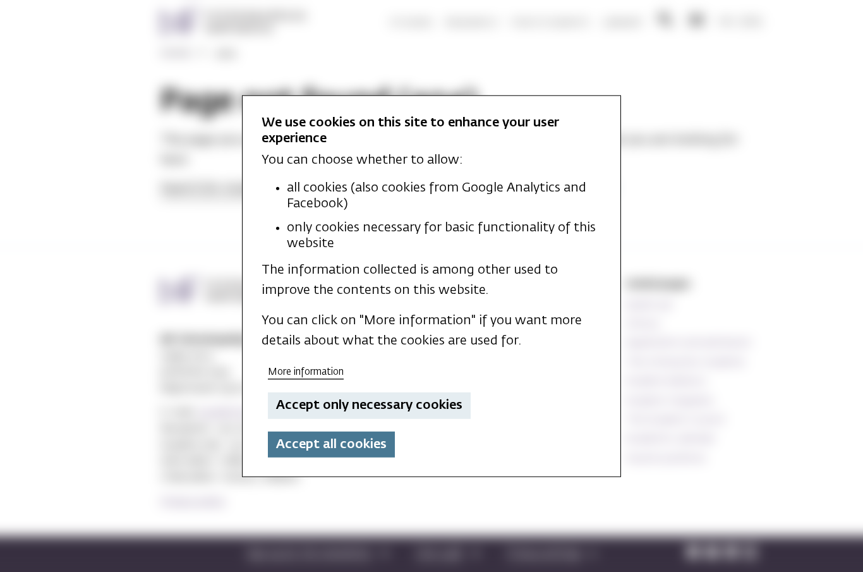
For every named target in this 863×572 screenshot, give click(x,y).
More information (306, 371)
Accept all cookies (331, 444)
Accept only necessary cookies (369, 405)
